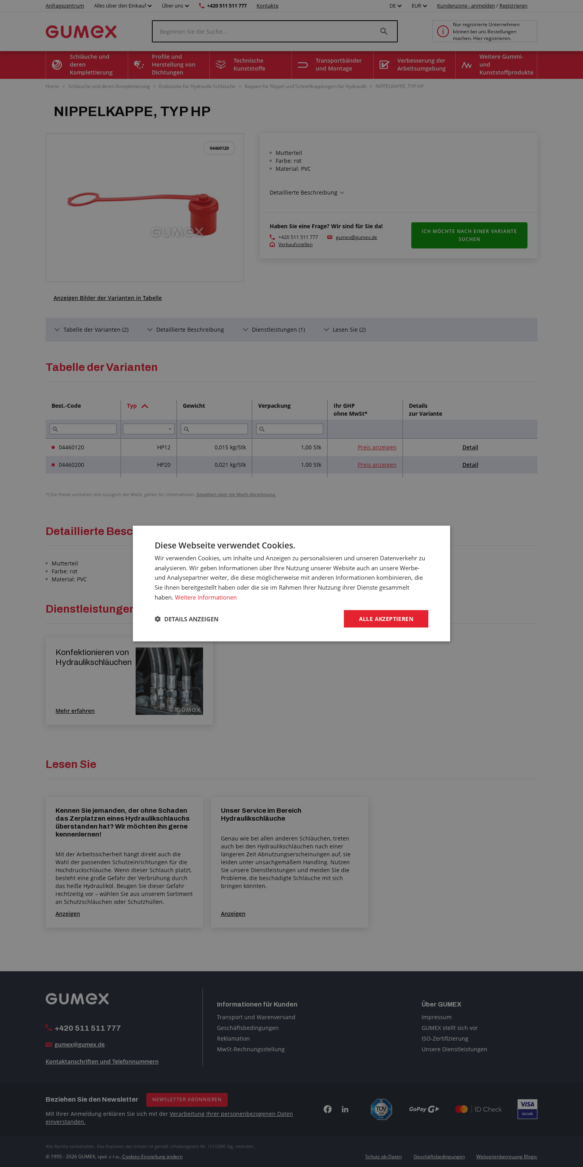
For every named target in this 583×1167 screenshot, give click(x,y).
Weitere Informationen (206, 597)
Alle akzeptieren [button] (386, 618)
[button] (187, 619)
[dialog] (291, 583)
